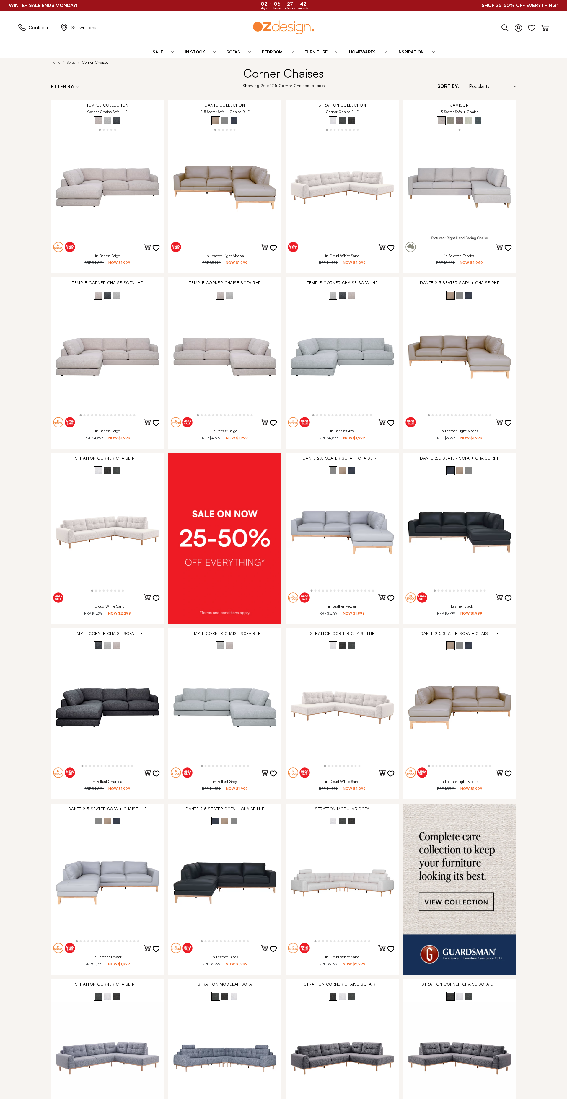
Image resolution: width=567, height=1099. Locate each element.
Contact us (40, 27)
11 (119, 415)
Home (55, 62)
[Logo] (283, 27)
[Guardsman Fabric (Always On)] (460, 889)
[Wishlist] (534, 27)
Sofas (71, 62)
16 (371, 415)
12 (123, 415)
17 (490, 415)
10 (115, 415)
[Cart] (545, 27)
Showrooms (83, 27)
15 (134, 415)
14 (130, 415)
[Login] (521, 27)
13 (126, 415)
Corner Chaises (95, 62)
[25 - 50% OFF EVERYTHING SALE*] (225, 538)
